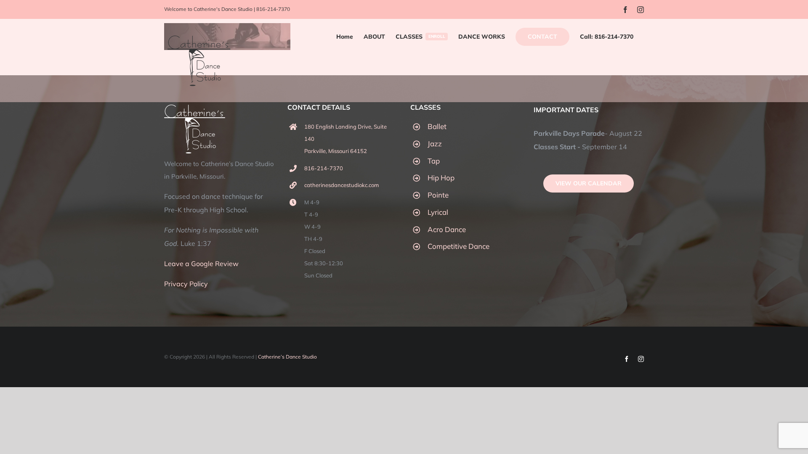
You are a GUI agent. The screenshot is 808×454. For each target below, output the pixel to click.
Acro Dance (447, 229)
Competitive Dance (458, 246)
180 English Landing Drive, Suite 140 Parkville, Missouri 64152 (345, 138)
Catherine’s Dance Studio (287, 357)
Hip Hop (441, 177)
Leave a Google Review (201, 263)
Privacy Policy (186, 284)
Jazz (435, 143)
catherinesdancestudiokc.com (341, 185)
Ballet (437, 126)
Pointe (438, 194)
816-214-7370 (273, 9)
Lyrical (438, 212)
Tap (434, 160)
